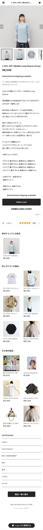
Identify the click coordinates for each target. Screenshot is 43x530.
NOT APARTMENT (9, 456)
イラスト (5, 476)
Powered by (19, 508)
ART (3, 463)
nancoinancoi (7, 449)
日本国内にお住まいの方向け (21, 209)
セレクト (5, 483)
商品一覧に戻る (21, 494)
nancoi (4, 442)
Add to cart (21, 202)
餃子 (3, 470)
